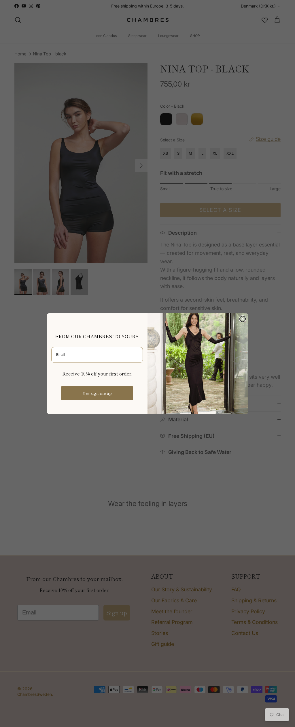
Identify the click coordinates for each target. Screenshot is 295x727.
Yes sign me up (97, 393)
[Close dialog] (242, 319)
